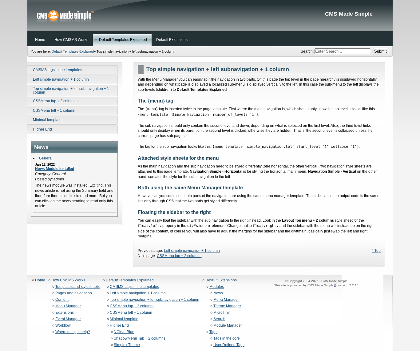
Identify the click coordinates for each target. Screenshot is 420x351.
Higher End (119, 326)
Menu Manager (68, 306)
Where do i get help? (72, 332)
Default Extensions (221, 280)
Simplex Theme (127, 345)
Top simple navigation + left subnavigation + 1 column (154, 300)
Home (40, 280)
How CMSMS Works (68, 280)
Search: (308, 51)
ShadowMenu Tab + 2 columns (139, 339)
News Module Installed (54, 169)
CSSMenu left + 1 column (131, 313)
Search (219, 319)
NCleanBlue (124, 332)
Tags (213, 332)
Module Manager (227, 326)
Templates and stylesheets (77, 287)
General (46, 158)
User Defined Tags (228, 345)
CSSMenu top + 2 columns (179, 256)
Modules (216, 287)
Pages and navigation (73, 293)
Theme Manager (227, 306)
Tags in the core (226, 339)
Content (62, 300)
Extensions (64, 313)
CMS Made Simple (210, 15)
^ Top (376, 250)
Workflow (63, 326)
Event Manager (68, 319)
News (218, 293)
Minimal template (124, 319)
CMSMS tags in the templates (134, 287)
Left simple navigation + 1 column (192, 250)
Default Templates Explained (73, 51)
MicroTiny (221, 313)
